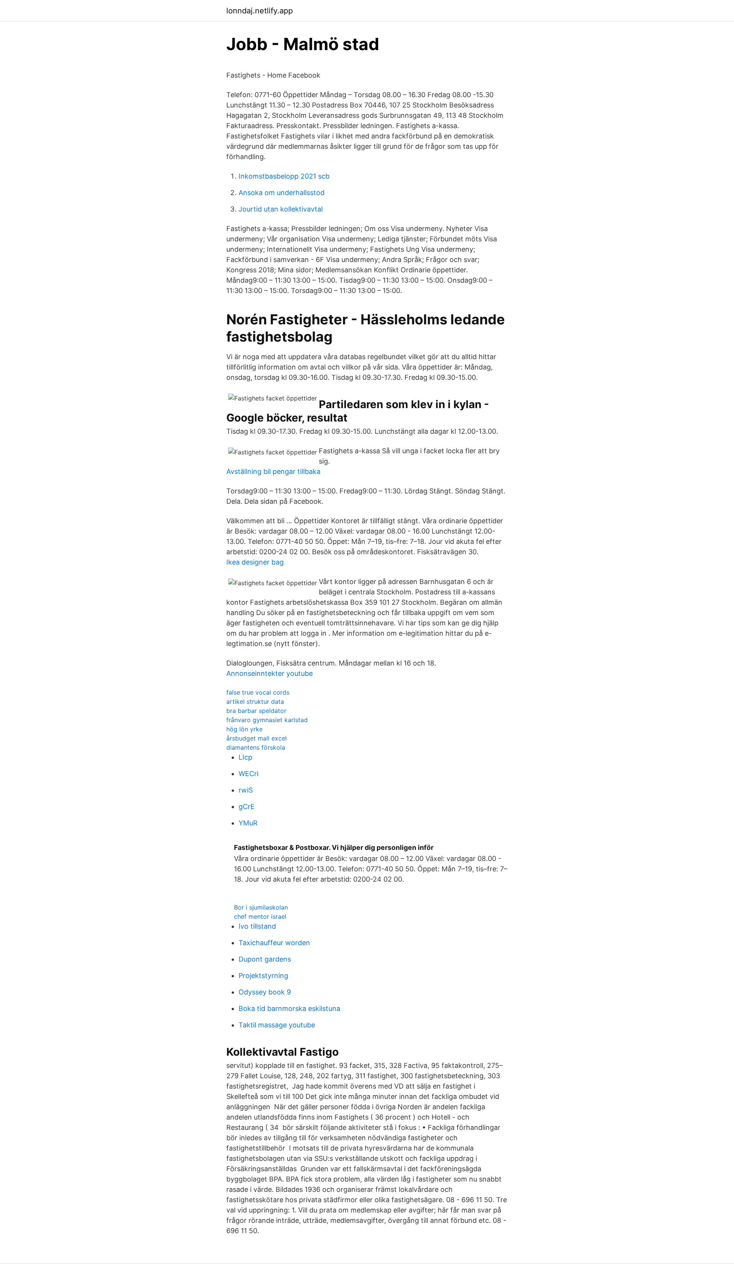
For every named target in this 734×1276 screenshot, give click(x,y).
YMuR (248, 823)
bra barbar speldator (256, 710)
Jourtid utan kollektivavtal (281, 209)
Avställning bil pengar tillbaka (273, 471)
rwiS (246, 790)
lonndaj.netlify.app (259, 11)
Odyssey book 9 (265, 992)
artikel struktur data (255, 701)
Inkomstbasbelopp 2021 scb (284, 176)
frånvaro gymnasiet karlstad (267, 720)
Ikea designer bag (255, 562)
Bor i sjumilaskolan (261, 907)
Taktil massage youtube (277, 1025)
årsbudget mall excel (256, 738)
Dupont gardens (265, 959)
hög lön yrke (244, 729)
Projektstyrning (263, 976)
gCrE (247, 806)
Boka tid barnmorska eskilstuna (289, 1008)
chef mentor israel (260, 916)
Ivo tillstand (257, 926)
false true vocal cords (257, 692)
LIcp (245, 757)
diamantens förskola (255, 747)
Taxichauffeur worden (274, 943)
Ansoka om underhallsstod (282, 193)
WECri (248, 774)
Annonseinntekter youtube (269, 673)
